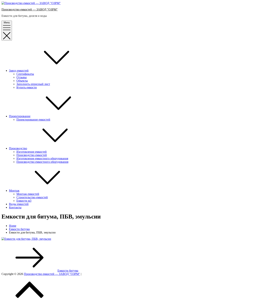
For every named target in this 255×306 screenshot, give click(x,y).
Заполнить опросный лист (33, 84)
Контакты (15, 207)
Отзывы (21, 77)
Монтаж (14, 190)
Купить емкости (26, 87)
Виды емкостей (19, 204)
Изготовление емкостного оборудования (42, 158)
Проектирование (19, 116)
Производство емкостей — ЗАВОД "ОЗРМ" (29, 9)
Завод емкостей (19, 70)
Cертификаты (25, 74)
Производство (18, 148)
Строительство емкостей (32, 197)
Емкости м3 (23, 200)
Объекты (22, 80)
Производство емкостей (31, 155)
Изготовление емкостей (31, 151)
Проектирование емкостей (33, 119)
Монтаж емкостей (27, 194)
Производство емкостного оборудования (42, 161)
